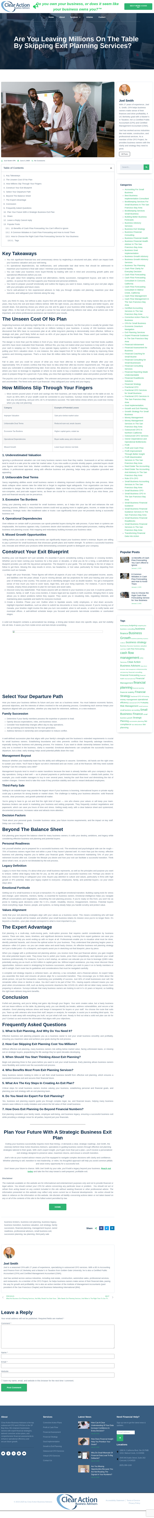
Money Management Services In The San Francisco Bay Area (134, 423)
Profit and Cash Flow (134, 448)
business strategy (136, 642)
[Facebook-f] (8, 1436)
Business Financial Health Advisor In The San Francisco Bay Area (136, 244)
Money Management (134, 417)
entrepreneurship (141, 669)
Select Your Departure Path (18, 192)
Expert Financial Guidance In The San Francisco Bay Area (136, 338)
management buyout (41, 1211)
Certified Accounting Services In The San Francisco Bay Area (134, 311)
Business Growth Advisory (136, 256)
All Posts (124, 154)
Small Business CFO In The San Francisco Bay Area (135, 496)
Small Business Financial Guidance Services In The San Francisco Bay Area (136, 512)
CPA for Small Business (135, 323)
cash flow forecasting (135, 649)
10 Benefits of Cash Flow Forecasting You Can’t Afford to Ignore (140, 561)
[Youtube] (24, 1436)
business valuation (30, 1208)
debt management (131, 669)
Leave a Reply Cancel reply (19, 220)
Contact (102, 17)
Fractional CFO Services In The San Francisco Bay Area (137, 399)
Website (4, 1354)
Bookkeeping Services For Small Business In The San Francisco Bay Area (137, 205)
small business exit (42, 1214)
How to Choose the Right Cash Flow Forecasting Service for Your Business (140, 596)
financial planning (23, 1211)
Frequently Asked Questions (18, 208)
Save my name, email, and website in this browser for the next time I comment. (38, 1363)
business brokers (12, 1205)
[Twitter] (3, 1436)
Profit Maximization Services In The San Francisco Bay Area (134, 460)
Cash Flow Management (136, 296)
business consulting (127, 629)
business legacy (49, 1205)
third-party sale (42, 1217)
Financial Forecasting (129, 675)
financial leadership (130, 678)
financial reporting (138, 688)
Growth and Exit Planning (136, 408)
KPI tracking (145, 696)
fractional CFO (136, 696)
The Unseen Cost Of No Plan (19, 180)
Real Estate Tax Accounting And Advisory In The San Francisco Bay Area (137, 472)
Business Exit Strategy (135, 229)
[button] (111, 168)
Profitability (144, 703)
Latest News (84, 1399)
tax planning (29, 1217)
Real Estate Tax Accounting (137, 466)
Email (4, 1345)
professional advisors (23, 1214)
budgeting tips (142, 625)
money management (128, 700)
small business (143, 706)
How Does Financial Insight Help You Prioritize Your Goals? (102, 1424)
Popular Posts (13, 224)
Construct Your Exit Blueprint (19, 188)
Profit (127, 445)
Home (51, 17)
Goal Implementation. (134, 405)
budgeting (133, 625)
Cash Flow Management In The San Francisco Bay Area (137, 302)
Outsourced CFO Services (136, 436)
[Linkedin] (19, 1436)
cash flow (123, 649)
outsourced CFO (134, 703)
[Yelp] (14, 1436)
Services (74, 17)
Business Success (126, 646)
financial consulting (135, 672)
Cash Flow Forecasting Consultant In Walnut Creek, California (135, 290)
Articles (89, 17)
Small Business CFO (134, 490)
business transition (12, 1208)
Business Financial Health (136, 238)
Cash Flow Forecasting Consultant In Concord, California (135, 281)
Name (4, 1335)
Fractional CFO (131, 387)
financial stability (127, 692)
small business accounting (130, 710)
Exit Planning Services (135, 332)
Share (10, 216)
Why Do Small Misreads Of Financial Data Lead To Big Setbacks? (102, 1438)
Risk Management (129, 706)
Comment (6, 1306)
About (62, 17)
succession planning (13, 1217)
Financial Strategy (133, 384)
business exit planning (31, 1205)
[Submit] (120, 1420)
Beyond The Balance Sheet (18, 196)
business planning (137, 638)
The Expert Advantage (16, 200)
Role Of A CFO (131, 478)
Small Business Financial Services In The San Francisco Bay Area (136, 527)
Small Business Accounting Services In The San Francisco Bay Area (137, 484)
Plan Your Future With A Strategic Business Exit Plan (31, 212)
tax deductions (137, 724)
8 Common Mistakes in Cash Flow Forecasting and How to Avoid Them (139, 579)
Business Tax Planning (135, 265)
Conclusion (11, 204)
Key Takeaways (13, 175)
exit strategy (45, 1208)
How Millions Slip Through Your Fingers (23, 184)
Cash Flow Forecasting (135, 275)
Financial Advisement (134, 344)
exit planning (124, 672)
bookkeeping (124, 625)
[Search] (146, 167)
